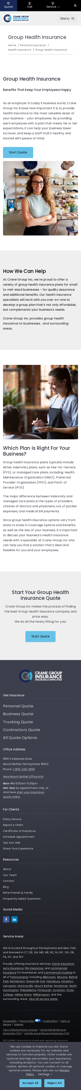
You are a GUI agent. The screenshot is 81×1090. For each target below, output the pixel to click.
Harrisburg (53, 981)
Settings (44, 1074)
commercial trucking (58, 972)
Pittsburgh (44, 990)
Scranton (59, 990)
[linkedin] (14, 919)
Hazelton (67, 981)
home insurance (63, 964)
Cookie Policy (50, 1021)
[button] (75, 5)
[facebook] (6, 919)
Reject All (54, 1083)
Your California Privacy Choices (20, 1029)
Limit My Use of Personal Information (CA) (46, 1033)
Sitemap (18, 1024)
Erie (42, 981)
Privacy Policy (27, 1021)
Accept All (30, 1083)
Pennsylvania (19, 977)
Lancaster (9, 986)
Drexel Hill (32, 981)
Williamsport (41, 994)
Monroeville (25, 986)
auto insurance (13, 968)
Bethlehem (17, 981)
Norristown (61, 986)
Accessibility (10, 1021)
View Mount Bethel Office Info (23, 776)
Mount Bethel (43, 986)
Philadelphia (28, 990)
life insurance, (34, 968)
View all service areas (43, 999)
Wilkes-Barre (23, 994)
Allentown (49, 977)
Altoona (62, 977)
